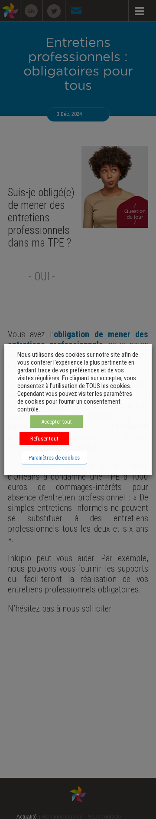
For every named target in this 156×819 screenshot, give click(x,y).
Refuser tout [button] (44, 438)
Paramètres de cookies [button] (54, 457)
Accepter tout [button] (56, 421)
